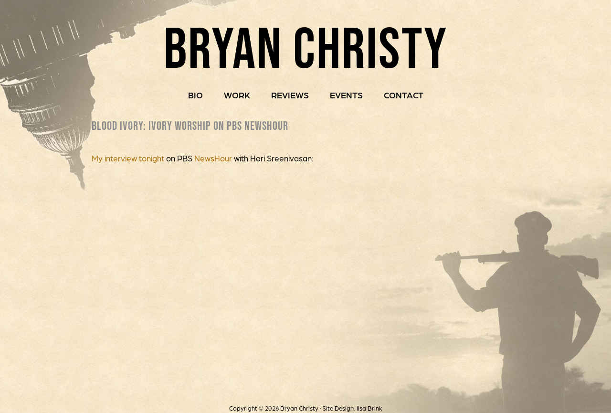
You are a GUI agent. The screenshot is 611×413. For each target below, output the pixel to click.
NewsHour (213, 158)
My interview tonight (129, 158)
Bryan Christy (306, 47)
